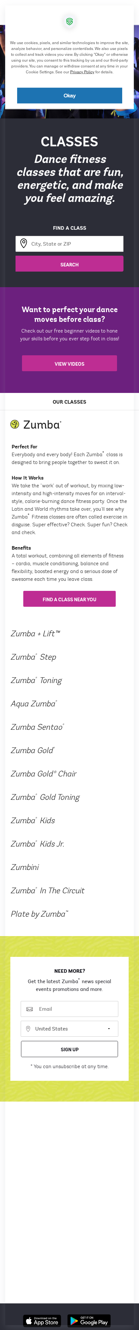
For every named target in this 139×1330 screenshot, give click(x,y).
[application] (69, 665)
